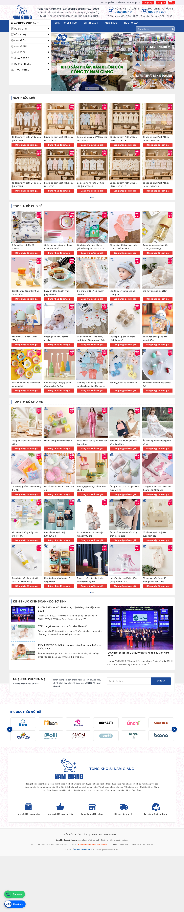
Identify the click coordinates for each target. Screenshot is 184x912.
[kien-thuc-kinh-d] (154, 75)
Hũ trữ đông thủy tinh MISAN (58, 440)
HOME (56, 23)
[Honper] (133, 735)
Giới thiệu (71, 23)
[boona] (161, 735)
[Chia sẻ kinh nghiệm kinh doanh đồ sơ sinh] (154, 47)
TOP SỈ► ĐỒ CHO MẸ (28, 401)
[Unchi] (133, 722)
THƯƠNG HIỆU (21, 69)
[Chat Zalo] (8, 904)
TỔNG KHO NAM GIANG (82, 850)
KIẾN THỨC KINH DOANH (104, 835)
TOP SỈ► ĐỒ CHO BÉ (27, 206)
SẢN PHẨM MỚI (24, 98)
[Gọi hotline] (8, 894)
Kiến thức (111, 23)
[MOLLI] (50, 735)
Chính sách (91, 23)
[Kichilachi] (78, 722)
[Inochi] (106, 735)
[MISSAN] (50, 722)
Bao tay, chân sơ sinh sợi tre (123, 382)
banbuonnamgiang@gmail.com (92, 844)
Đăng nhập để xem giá (26, 145)
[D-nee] (23, 722)
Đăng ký (161, 2)
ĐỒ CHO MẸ (20, 34)
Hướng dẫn (131, 23)
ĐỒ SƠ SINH (20, 28)
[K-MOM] (78, 735)
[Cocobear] (161, 722)
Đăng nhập (148, 2)
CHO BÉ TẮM (20, 46)
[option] (92, 62)
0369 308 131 (124, 11)
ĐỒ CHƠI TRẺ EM (22, 64)
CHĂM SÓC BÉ (21, 58)
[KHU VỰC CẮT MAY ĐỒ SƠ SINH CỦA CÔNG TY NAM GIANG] (92, 62)
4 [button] (94, 88)
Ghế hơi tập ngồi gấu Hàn (155, 291)
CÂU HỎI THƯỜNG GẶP (75, 835)
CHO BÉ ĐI (19, 52)
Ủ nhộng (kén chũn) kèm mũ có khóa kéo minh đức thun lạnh (90, 386)
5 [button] (98, 88)
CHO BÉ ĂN (20, 40)
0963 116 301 (157, 11)
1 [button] (85, 88)
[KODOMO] (23, 735)
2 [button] (89, 88)
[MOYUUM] (106, 722)
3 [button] (92, 88)
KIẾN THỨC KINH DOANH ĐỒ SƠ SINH (40, 601)
